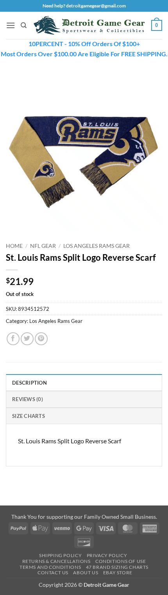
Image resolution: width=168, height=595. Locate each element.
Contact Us (53, 572)
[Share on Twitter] (27, 338)
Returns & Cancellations (56, 561)
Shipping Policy (60, 555)
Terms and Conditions (50, 567)
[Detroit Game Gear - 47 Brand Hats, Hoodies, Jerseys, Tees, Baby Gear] (89, 25)
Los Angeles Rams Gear (96, 246)
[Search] (24, 25)
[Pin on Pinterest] (41, 338)
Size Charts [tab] (28, 416)
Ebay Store (117, 572)
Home (14, 246)
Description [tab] (29, 383)
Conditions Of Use (120, 561)
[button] (10, 25)
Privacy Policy (107, 555)
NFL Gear (43, 246)
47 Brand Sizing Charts (117, 567)
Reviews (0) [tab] (27, 399)
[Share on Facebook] (13, 338)
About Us (85, 572)
